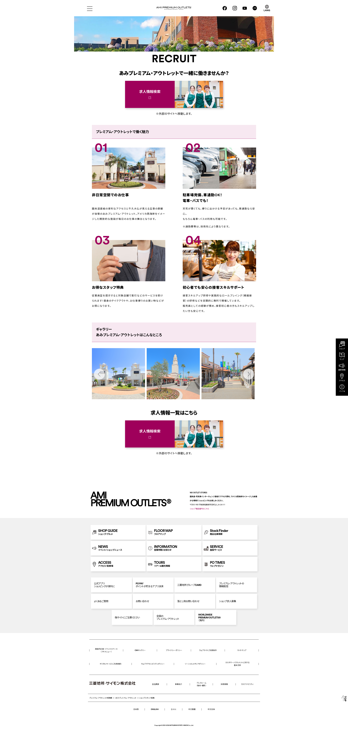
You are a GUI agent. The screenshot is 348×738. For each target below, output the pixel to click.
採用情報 (224, 684)
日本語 (136, 709)
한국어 (173, 709)
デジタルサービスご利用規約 (110, 664)
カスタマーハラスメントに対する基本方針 (237, 663)
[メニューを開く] (89, 8)
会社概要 (155, 684)
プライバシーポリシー (174, 650)
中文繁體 (191, 709)
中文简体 (211, 709)
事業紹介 (178, 684)
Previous (99, 374)
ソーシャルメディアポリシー (195, 664)
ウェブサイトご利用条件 (208, 650)
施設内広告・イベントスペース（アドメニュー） (106, 650)
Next (248, 374)
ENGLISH (155, 709)
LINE (254, 8)
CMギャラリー (140, 650)
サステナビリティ (247, 684)
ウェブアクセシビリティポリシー (153, 664)
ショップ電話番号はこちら (199, 509)
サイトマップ (241, 650)
